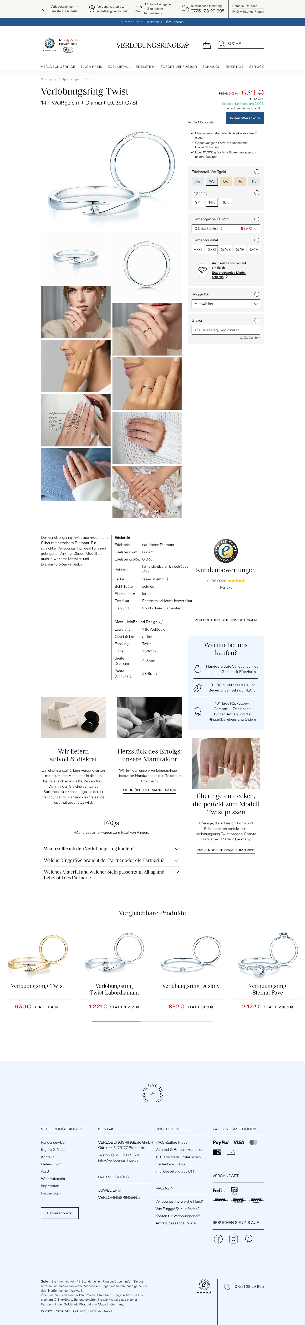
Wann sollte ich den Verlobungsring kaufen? (89, 849)
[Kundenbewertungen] (226, 551)
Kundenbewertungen (226, 570)
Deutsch (244, 5)
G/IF (240, 249)
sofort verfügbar (178, 66)
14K (211, 202)
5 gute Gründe (53, 1149)
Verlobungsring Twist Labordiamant (114, 990)
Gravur (197, 320)
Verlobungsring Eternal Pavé (267, 990)
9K (197, 202)
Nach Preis (91, 66)
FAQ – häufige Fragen (248, 11)
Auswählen (204, 304)
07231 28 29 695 (249, 1286)
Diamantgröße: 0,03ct (210, 219)
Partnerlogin (51, 1193)
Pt (254, 181)
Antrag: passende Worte (175, 1223)
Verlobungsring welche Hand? (179, 1201)
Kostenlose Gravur (170, 1164)
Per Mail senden (204, 122)
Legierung (200, 193)
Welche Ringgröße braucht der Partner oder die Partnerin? (104, 860)
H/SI (197, 249)
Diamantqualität (205, 240)
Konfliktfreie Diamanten (161, 608)
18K (226, 202)
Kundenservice (53, 1142)
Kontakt (47, 1157)
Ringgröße (200, 294)
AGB (45, 1171)
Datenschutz (51, 1164)
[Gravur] (257, 320)
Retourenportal (60, 1213)
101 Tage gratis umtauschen (178, 1157)
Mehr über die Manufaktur (149, 790)
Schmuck (211, 66)
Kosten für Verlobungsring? (177, 1216)
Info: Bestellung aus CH (174, 1171)
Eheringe (235, 66)
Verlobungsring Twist (37, 986)
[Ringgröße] (257, 294)
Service (256, 66)
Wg (212, 181)
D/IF (254, 249)
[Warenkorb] (207, 45)
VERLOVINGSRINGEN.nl (119, 1197)
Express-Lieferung (235, 103)
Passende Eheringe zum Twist (226, 850)
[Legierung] (257, 192)
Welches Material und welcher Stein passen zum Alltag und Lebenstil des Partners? (104, 875)
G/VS (226, 249)
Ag (197, 181)
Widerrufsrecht (53, 1179)
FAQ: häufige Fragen (172, 1142)
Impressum (50, 1186)
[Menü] (77, 38)
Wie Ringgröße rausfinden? (177, 1209)
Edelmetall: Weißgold (209, 172)
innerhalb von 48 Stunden (75, 1281)
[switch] (68, 50)
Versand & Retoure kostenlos (179, 1149)
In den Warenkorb (245, 118)
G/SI (212, 249)
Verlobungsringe (58, 66)
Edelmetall (119, 66)
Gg (225, 181)
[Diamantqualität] (257, 240)
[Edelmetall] (257, 171)
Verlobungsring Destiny (191, 986)
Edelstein (145, 66)
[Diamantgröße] (257, 219)
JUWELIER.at (110, 1190)
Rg (240, 181)
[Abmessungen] (161, 622)
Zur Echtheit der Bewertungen (226, 620)
